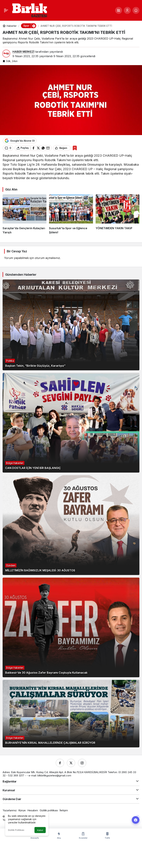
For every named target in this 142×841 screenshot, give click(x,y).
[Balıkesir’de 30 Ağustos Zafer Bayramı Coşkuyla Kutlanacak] (71, 627)
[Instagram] (82, 763)
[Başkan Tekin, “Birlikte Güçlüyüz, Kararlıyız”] (71, 324)
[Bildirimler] (135, 10)
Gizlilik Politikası (16, 830)
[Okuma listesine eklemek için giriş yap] (75, 148)
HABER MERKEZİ (23, 51)
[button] (118, 10)
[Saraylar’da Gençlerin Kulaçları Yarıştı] (24, 214)
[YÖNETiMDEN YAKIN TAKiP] (117, 214)
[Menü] (6, 10)
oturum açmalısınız (47, 258)
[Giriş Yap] (127, 10)
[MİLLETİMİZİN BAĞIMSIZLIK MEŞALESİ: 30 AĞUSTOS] (71, 525)
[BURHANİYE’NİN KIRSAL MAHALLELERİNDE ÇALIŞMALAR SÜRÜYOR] (71, 713)
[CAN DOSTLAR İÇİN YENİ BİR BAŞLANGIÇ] (71, 423)
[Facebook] (60, 763)
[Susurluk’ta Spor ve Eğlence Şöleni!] (71, 214)
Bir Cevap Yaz (17, 251)
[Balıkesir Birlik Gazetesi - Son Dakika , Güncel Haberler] (29, 10)
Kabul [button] (40, 830)
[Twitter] (71, 763)
